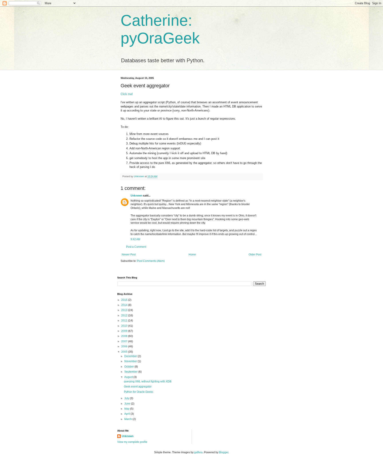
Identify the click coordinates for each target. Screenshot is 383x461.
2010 (124, 325)
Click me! (127, 94)
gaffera (198, 452)
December (131, 356)
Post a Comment (136, 246)
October (129, 366)
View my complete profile (132, 441)
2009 (124, 331)
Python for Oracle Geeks (138, 391)
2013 (124, 310)
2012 (124, 315)
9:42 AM (135, 239)
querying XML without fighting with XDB (147, 381)
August (128, 377)
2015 (124, 299)
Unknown (136, 195)
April (127, 413)
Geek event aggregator (138, 386)
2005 (124, 351)
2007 (124, 341)
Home (192, 254)
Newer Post (129, 254)
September (131, 371)
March (128, 419)
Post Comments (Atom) (151, 261)
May (127, 408)
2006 (124, 346)
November (131, 361)
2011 (124, 320)
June (127, 403)
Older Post (255, 254)
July (127, 398)
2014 (124, 305)
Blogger (223, 452)
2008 (124, 336)
